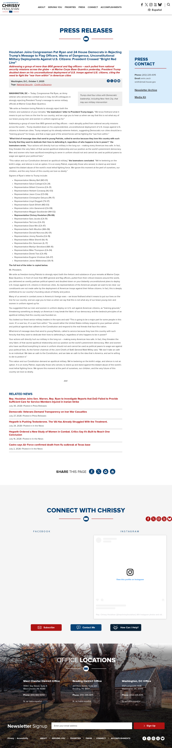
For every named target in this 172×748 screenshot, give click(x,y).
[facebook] (142, 5)
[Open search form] (168, 5)
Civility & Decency (42, 85)
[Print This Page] (112, 471)
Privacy (11, 738)
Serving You (55, 7)
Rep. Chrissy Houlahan (106, 614)
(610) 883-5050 (38, 695)
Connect (93, 7)
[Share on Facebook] (108, 81)
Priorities (70, 7)
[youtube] (155, 5)
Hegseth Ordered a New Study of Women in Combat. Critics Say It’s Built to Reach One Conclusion (59, 433)
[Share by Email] (118, 81)
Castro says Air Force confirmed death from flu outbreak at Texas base (49, 445)
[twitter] (146, 5)
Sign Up (151, 726)
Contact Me (89, 627)
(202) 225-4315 (136, 695)
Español (157, 10)
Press (81, 7)
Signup (27, 726)
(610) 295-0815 (86, 695)
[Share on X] (111, 81)
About (41, 7)
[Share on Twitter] (98, 471)
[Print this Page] (115, 81)
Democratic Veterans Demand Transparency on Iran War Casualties (48, 412)
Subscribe (49, 627)
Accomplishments (111, 7)
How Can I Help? (129, 627)
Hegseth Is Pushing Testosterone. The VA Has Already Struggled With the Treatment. (58, 422)
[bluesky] (160, 5)
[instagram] (151, 5)
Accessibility (22, 738)
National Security (25, 85)
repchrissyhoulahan (127, 614)
